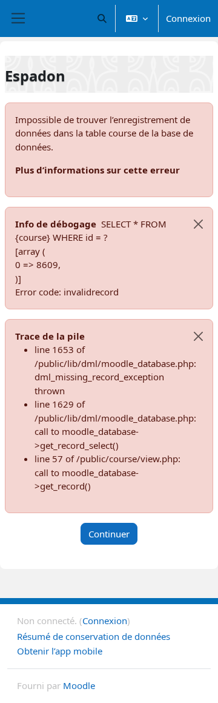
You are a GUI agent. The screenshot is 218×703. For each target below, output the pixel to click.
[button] (102, 18)
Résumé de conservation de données (93, 636)
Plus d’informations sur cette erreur (97, 170)
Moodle (79, 685)
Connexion (188, 18)
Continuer (109, 534)
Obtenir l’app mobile (59, 651)
